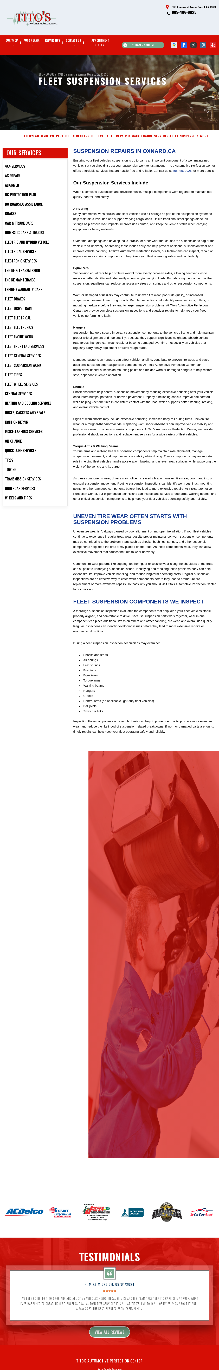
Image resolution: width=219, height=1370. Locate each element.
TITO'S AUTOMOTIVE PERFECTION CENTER (56, 136)
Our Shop (11, 40)
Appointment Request (100, 42)
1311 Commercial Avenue (72, 74)
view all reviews (110, 1332)
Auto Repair (32, 40)
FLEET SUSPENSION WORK (189, 136)
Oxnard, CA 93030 (97, 74)
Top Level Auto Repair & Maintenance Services (129, 136)
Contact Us (73, 40)
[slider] (109, 1291)
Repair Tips (52, 40)
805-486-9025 (184, 12)
